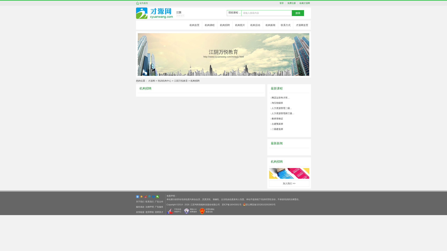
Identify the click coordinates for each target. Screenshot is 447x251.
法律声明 (149, 207)
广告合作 (159, 201)
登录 (282, 3)
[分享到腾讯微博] (149, 196)
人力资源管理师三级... (283, 113)
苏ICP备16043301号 (231, 204)
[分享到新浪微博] (145, 196)
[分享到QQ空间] (141, 196)
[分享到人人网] (153, 196)
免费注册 (291, 3)
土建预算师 (277, 124)
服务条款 (140, 207)
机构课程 (210, 25)
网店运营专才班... (281, 97)
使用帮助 (149, 212)
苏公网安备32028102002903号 (261, 204)
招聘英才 (159, 212)
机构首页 (194, 25)
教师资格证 (277, 118)
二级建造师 (277, 129)
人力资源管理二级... (282, 108)
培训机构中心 (164, 80)
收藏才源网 (304, 3)
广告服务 (159, 207)
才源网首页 (302, 25)
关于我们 (140, 201)
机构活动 (255, 25)
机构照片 (240, 25)
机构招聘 (225, 25)
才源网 (151, 80)
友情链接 (140, 212)
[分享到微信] (157, 196)
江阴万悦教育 (181, 80)
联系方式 (286, 25)
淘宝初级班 (277, 103)
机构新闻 (270, 25)
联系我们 (149, 201)
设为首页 (144, 3)
